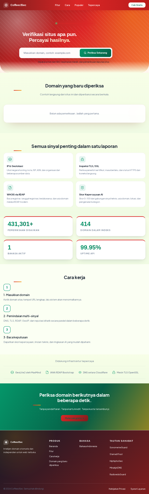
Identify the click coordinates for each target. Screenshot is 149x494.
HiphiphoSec (116, 461)
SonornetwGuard (118, 447)
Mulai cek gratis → (74, 418)
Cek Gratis (137, 5)
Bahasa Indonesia (88, 446)
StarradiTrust (116, 454)
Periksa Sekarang (97, 53)
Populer (79, 5)
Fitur (57, 5)
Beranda (53, 446)
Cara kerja (54, 456)
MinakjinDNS (116, 467)
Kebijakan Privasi (117, 488)
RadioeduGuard (118, 474)
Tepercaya (94, 5)
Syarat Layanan (138, 488)
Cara (67, 5)
